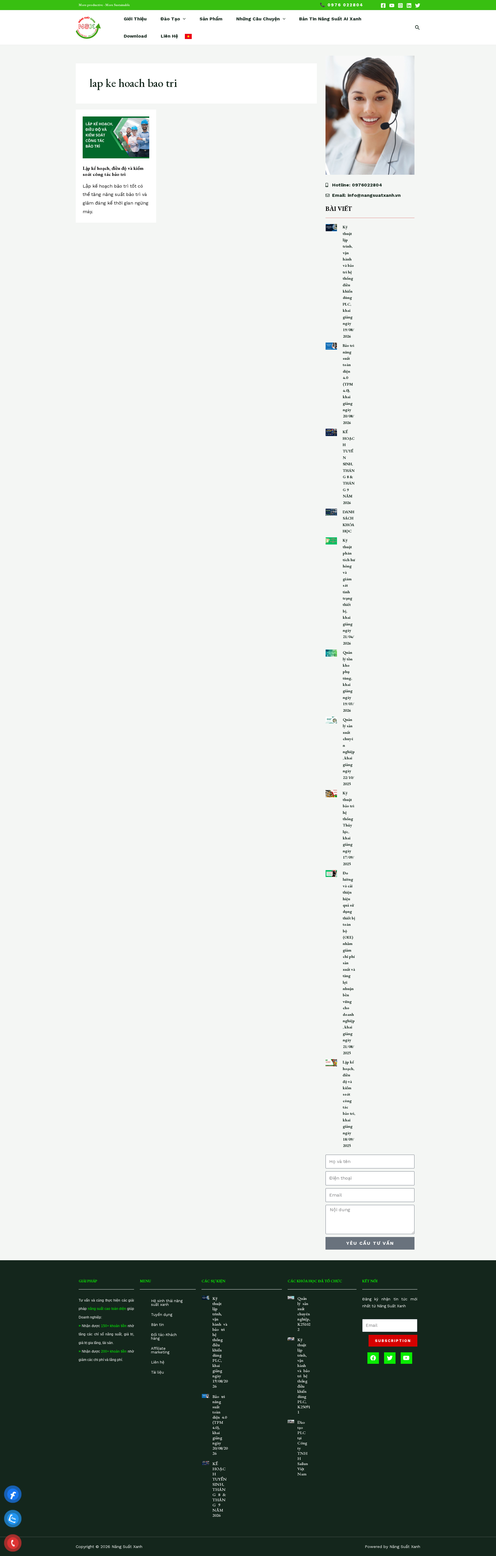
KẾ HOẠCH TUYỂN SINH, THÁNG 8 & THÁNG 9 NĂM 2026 (219, 1489)
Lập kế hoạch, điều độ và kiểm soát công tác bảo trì (113, 171)
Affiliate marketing (160, 1350)
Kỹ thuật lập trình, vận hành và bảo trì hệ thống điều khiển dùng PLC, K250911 (303, 1376)
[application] (183, 19)
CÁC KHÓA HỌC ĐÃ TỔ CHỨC (315, 1281)
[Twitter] (417, 5)
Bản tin (157, 1324)
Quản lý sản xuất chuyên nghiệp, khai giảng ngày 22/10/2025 (349, 751)
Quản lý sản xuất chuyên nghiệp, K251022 (303, 1314)
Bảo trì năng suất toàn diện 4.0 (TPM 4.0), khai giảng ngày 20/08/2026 (348, 384)
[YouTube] (391, 5)
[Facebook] (383, 5)
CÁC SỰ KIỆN (213, 1281)
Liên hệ (157, 1362)
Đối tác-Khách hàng (164, 1337)
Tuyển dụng (161, 1314)
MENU (145, 1281)
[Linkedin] (409, 5)
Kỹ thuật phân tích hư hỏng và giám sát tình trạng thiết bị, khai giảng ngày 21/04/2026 (349, 591)
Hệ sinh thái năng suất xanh (167, 1303)
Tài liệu (157, 1372)
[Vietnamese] (188, 36)
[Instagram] (400, 5)
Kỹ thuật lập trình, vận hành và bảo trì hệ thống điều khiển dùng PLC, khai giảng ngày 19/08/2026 (219, 1342)
